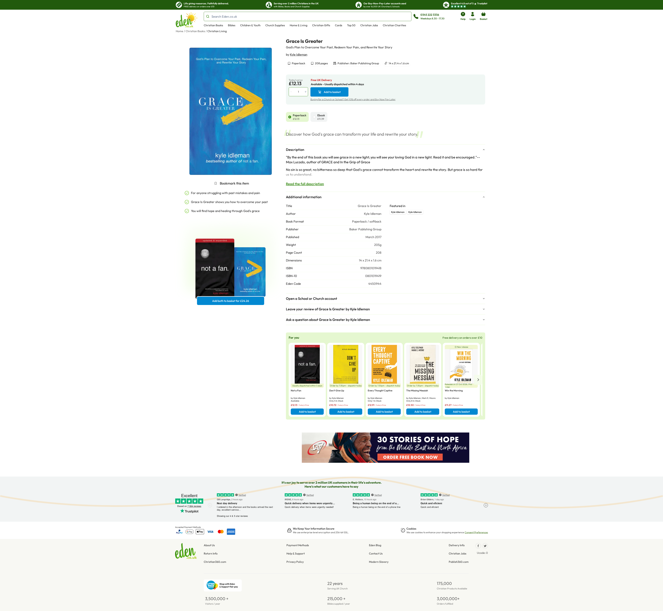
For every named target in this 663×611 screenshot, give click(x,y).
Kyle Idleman (298, 55)
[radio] (289, 117)
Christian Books (213, 25)
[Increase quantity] (306, 92)
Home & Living (298, 25)
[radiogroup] (385, 117)
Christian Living (217, 31)
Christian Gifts (321, 25)
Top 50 (351, 25)
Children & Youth (250, 25)
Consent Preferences (476, 532)
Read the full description (305, 184)
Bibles (231, 25)
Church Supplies (275, 25)
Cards (338, 25)
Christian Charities (394, 25)
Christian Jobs (369, 25)
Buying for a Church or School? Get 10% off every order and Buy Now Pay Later (353, 99)
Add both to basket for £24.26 (230, 301)
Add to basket (332, 92)
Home (179, 31)
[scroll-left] (478, 380)
